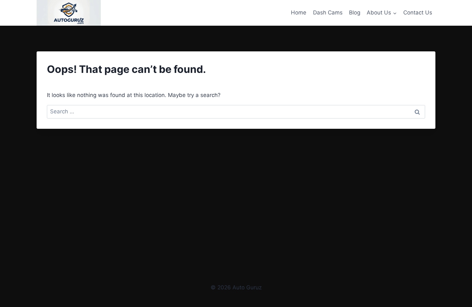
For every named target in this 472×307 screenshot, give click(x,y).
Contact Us (417, 12)
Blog (354, 12)
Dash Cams (328, 12)
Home (298, 12)
